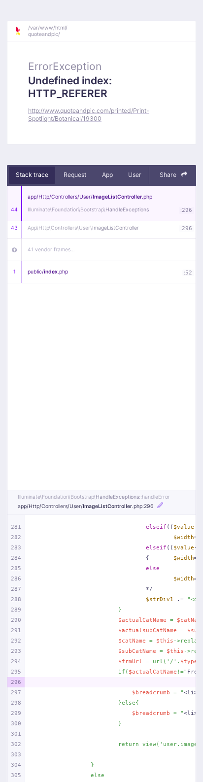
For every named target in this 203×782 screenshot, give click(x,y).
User (134, 174)
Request (75, 174)
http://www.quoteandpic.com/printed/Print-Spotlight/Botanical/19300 (88, 114)
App (107, 174)
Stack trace (32, 174)
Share (169, 174)
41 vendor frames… (51, 249)
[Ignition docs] (21, 31)
